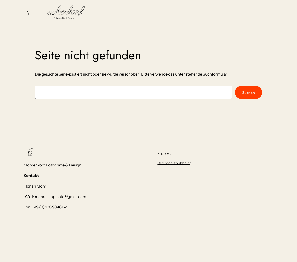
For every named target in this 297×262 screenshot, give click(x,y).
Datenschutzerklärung (174, 163)
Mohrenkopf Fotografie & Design (52, 165)
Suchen (248, 92)
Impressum (165, 153)
